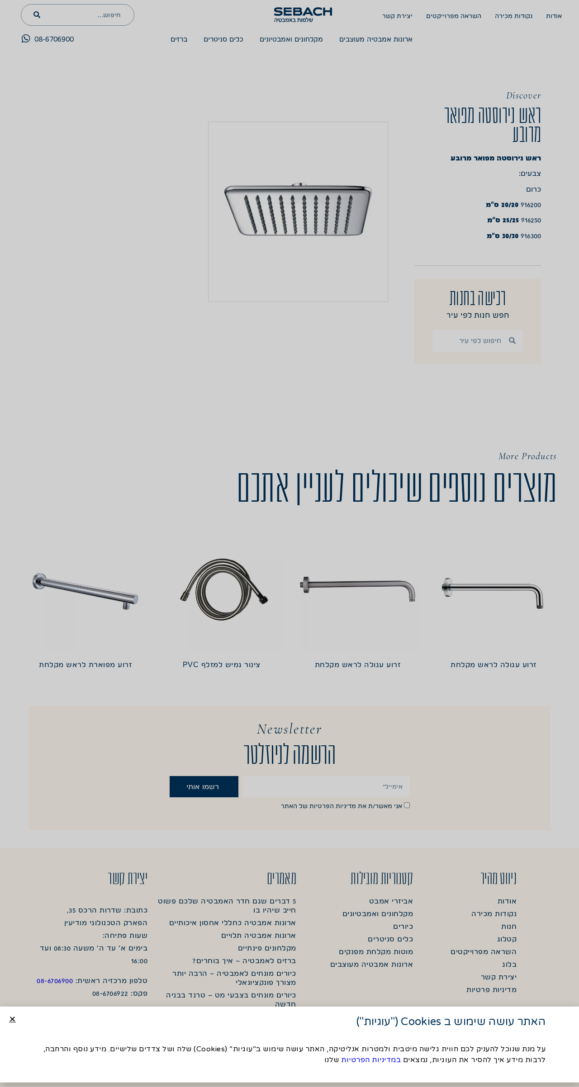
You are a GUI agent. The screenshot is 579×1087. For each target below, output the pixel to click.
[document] (289, 543)
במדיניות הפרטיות (371, 1059)
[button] (12, 1019)
